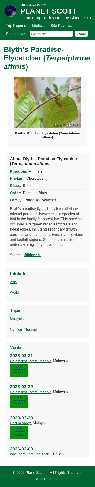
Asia (13, 282)
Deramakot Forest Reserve (30, 361)
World (14, 292)
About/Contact (47, 479)
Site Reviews (61, 26)
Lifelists (38, 26)
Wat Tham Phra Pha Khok (29, 454)
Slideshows (15, 34)
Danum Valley (20, 423)
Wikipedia (32, 255)
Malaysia (17, 319)
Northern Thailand (23, 329)
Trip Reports (16, 26)
